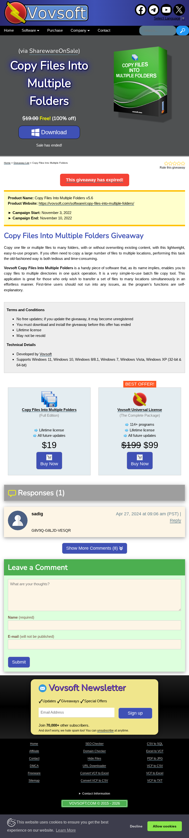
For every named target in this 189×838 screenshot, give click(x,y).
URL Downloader (94, 766)
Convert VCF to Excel (94, 773)
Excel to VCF (154, 751)
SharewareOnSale (53, 51)
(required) (21, 617)
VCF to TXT (154, 780)
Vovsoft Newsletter (87, 688)
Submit (19, 662)
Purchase (55, 30)
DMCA (34, 766)
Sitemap (34, 780)
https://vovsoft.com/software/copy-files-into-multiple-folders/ (86, 203)
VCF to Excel (154, 773)
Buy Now (49, 463)
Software (29, 30)
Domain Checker (94, 751)
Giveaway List (21, 162)
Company (79, 30)
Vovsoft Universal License (139, 410)
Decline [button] (136, 826)
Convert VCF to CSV (94, 780)
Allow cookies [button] (164, 826)
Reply (175, 520)
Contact (104, 30)
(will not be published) (31, 636)
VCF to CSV (155, 766)
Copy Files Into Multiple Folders (49, 410)
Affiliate (34, 751)
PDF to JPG (155, 758)
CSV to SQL (155, 743)
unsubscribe (105, 730)
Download (53, 132)
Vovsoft (46, 354)
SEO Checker (94, 743)
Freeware (34, 773)
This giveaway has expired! (94, 179)
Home (9, 30)
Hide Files (94, 758)
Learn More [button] (66, 830)
